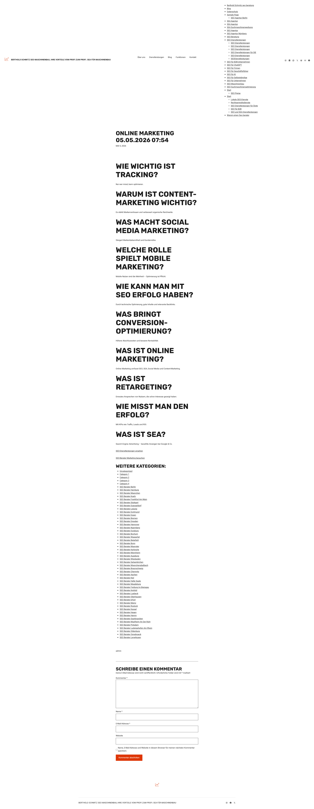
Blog (229, 8)
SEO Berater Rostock (129, 606)
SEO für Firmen (233, 68)
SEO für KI (231, 74)
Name (119, 711)
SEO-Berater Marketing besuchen (130, 458)
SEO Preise (236, 93)
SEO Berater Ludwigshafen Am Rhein (136, 628)
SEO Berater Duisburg (129, 530)
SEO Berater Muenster (129, 546)
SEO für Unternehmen (236, 80)
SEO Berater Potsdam (129, 624)
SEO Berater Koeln (128, 496)
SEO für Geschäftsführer (237, 71)
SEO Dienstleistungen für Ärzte (244, 105)
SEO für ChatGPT (234, 65)
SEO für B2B (236, 109)
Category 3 (124, 480)
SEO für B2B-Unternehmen (238, 61)
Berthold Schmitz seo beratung (240, 5)
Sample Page (233, 14)
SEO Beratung (233, 36)
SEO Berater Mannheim (130, 552)
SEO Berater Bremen (129, 518)
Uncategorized (126, 471)
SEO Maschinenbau (235, 83)
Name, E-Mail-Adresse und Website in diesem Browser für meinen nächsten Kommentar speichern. (156, 749)
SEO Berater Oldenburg (130, 631)
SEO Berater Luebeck (129, 593)
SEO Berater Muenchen (130, 493)
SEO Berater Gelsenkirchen (131, 562)
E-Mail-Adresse (123, 723)
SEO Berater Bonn (127, 543)
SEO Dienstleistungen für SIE (243, 52)
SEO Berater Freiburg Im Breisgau (134, 587)
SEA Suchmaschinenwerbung (240, 27)
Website (119, 735)
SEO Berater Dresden (129, 521)
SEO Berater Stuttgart (129, 502)
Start (229, 90)
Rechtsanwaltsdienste (240, 102)
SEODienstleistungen (240, 58)
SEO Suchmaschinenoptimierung (241, 86)
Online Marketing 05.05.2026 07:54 (145, 136)
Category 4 (124, 483)
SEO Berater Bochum (129, 534)
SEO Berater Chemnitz (129, 571)
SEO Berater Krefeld (128, 590)
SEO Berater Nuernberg (130, 527)
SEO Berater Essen (128, 515)
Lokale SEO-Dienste (239, 99)
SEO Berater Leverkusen (130, 637)
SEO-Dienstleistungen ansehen (129, 450)
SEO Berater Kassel (128, 609)
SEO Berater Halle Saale (130, 581)
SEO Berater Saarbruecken (131, 618)
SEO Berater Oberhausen (130, 596)
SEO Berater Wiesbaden (130, 559)
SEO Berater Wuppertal (130, 537)
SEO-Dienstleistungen (240, 55)
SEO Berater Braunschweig (131, 568)
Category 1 (124, 474)
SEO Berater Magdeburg (130, 584)
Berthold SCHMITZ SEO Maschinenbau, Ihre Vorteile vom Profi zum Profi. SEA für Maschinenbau (61, 59)
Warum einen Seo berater (238, 115)
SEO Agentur (232, 30)
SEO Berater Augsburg (129, 555)
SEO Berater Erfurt (128, 599)
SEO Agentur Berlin (239, 17)
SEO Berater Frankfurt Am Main (133, 499)
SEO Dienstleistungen (236, 40)
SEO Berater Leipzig (128, 508)
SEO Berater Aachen (128, 574)
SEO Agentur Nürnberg (237, 33)
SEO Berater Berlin (128, 486)
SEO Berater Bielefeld (129, 540)
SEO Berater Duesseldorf (130, 505)
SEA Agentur (232, 21)
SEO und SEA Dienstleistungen (244, 112)
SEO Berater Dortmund (129, 512)
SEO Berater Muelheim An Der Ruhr (135, 621)
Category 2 (124, 477)
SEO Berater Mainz (128, 603)
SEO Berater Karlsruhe (129, 549)
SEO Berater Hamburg (129, 489)
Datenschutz (232, 11)
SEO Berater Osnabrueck (130, 634)
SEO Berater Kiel (127, 577)
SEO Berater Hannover (129, 524)
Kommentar (121, 678)
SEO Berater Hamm (128, 615)
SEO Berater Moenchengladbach (134, 565)
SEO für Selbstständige (237, 77)
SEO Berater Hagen (128, 612)
